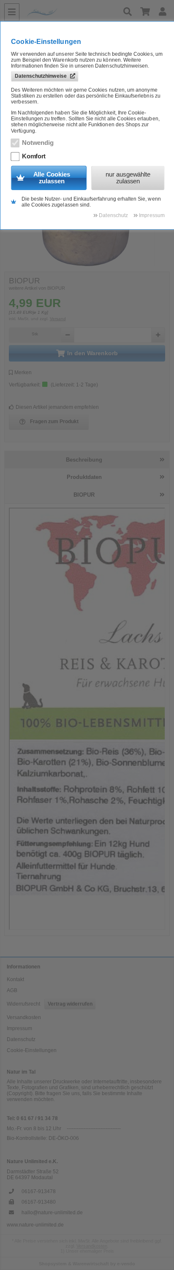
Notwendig (38, 142)
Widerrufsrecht (23, 1004)
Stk (35, 334)
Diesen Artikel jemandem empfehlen (57, 407)
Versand (58, 318)
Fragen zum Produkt (54, 421)
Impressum (19, 1028)
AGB (12, 990)
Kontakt (15, 979)
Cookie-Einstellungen (32, 1050)
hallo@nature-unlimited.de (52, 1213)
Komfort (34, 156)
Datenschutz (21, 1039)
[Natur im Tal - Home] (70, 12)
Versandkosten (24, 1017)
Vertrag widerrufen (70, 1004)
